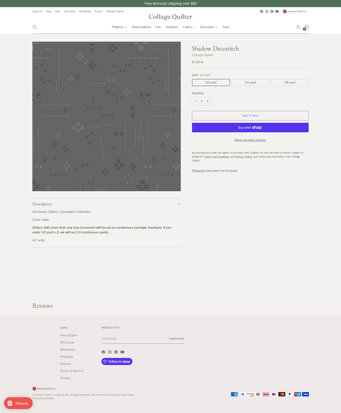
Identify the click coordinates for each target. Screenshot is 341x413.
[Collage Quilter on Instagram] (267, 11)
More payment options (250, 140)
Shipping (198, 170)
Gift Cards (67, 342)
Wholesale (67, 349)
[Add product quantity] (207, 101)
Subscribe (176, 338)
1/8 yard (289, 82)
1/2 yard (210, 82)
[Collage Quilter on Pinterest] (272, 11)
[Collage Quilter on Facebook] (261, 11)
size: (201, 75)
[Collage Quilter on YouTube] (277, 11)
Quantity (198, 93)
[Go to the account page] (298, 27)
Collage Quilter (202, 55)
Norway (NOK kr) (297, 11)
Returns (65, 363)
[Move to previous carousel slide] (296, 288)
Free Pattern (69, 335)
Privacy (65, 378)
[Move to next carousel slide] (305, 288)
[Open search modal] (34, 27)
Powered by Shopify (43, 398)
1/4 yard (250, 82)
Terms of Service (71, 371)
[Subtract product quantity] (195, 101)
